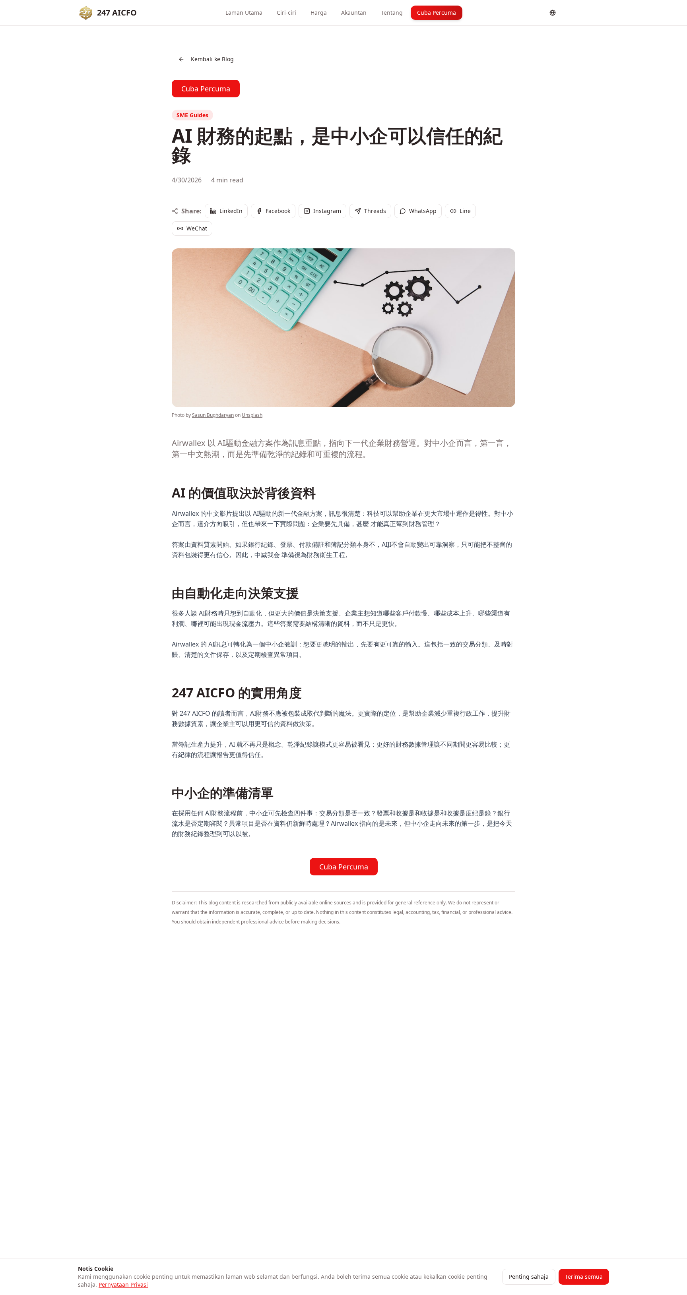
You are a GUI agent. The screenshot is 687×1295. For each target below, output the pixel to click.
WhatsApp (423, 211)
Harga (319, 12)
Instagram (327, 211)
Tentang (392, 12)
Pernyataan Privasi (123, 1284)
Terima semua (584, 1276)
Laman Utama (243, 12)
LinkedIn (231, 211)
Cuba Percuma (436, 12)
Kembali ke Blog (212, 59)
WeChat (196, 228)
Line (465, 211)
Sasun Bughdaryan (213, 415)
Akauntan (354, 12)
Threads (375, 211)
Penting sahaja (529, 1276)
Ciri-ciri (286, 12)
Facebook (278, 211)
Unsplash (252, 415)
